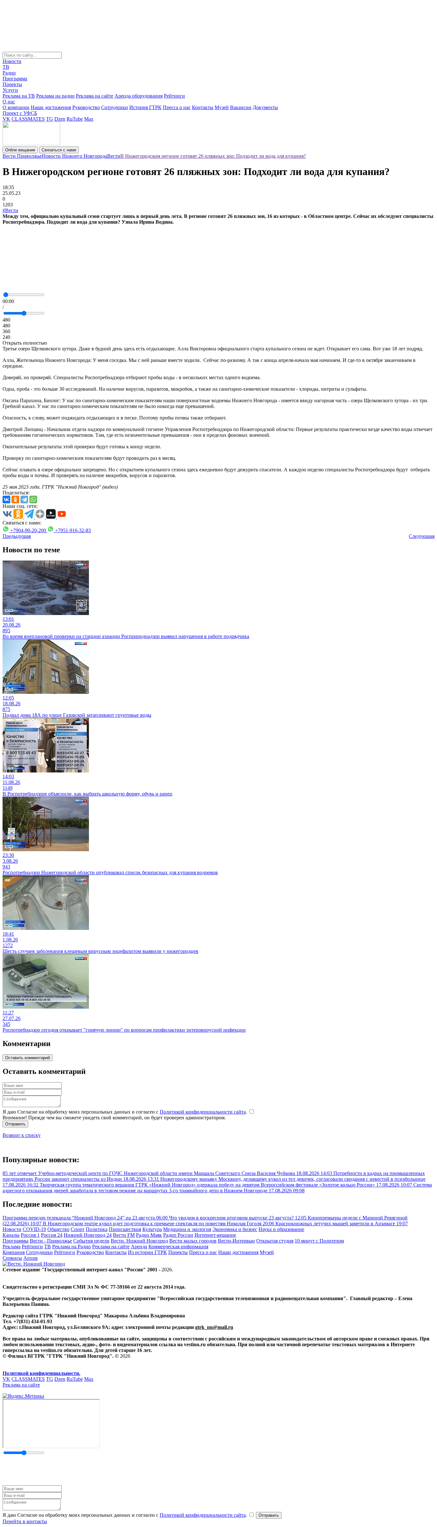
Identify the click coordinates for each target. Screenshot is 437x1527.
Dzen (59, 119)
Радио (9, 73)
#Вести (10, 210)
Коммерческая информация (178, 1246)
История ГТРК (145, 107)
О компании (16, 107)
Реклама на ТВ (19, 96)
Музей (222, 107)
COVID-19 (34, 1229)
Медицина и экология (187, 1229)
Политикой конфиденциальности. (41, 1373)
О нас (9, 101)
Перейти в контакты (25, 1521)
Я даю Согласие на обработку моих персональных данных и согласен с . (125, 1112)
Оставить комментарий (27, 1057)
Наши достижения (51, 107)
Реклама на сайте (94, 96)
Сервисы (12, 1258)
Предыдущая (17, 536)
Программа (15, 78)
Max (88, 119)
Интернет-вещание (215, 1235)
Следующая (421, 536)
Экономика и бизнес (234, 1229)
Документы (265, 107)
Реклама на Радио (71, 1246)
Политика (96, 1229)
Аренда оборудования (139, 96)
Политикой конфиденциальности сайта (203, 1112)
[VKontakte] (6, 499)
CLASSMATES (28, 119)
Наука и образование (281, 1229)
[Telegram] (24, 499)
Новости (12, 61)
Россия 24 (51, 1235)
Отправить (15, 1124)
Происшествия (125, 1229)
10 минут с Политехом (319, 1240)
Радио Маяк (149, 1235)
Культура (152, 1229)
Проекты (12, 84)
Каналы (11, 1235)
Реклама (11, 1246)
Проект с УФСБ (20, 113)
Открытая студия (274, 1240)
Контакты (202, 107)
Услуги (10, 90)
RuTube (75, 119)
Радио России (178, 1235)
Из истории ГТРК (147, 1252)
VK (6, 119)
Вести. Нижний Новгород (139, 1240)
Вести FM (124, 1235)
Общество (58, 1229)
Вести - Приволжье (51, 1240)
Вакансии (240, 107)
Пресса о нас (177, 107)
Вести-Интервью (236, 1240)
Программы (15, 1240)
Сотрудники (114, 107)
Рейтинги (174, 96)
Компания (14, 1252)
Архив (30, 1258)
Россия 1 (30, 1235)
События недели (91, 1240)
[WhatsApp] (33, 499)
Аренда (139, 1246)
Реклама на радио (55, 96)
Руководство (86, 107)
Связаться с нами (59, 150)
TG (49, 119)
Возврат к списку (22, 1135)
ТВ (6, 67)
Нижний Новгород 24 (88, 1235)
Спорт (77, 1229)
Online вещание (20, 150)
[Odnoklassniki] (15, 499)
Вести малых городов (193, 1240)
